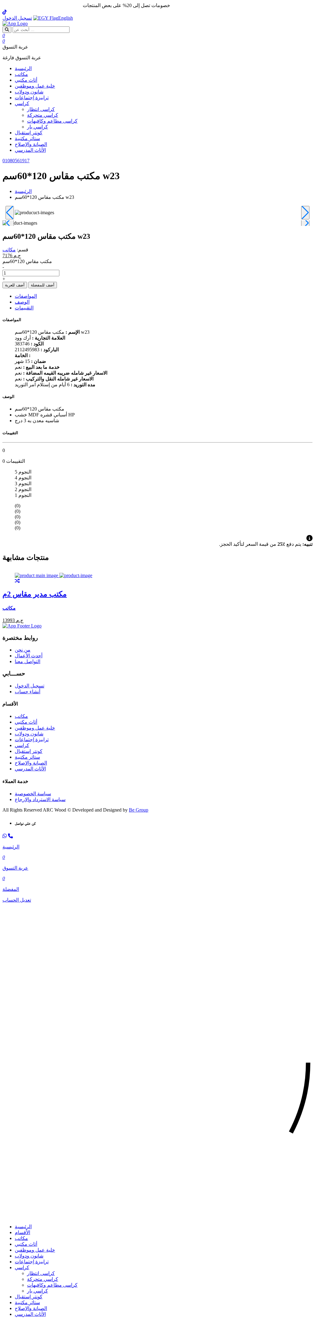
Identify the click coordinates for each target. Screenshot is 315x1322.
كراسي (22, 103)
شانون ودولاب (29, 91)
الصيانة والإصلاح (31, 144)
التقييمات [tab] (24, 307)
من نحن (22, 649)
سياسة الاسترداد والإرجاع (40, 799)
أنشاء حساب (27, 691)
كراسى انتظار (41, 109)
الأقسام (22, 1232)
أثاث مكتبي (26, 80)
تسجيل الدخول (17, 18)
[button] (157, 1215)
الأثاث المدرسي (30, 150)
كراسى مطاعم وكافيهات (52, 121)
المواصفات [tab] (26, 296)
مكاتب (21, 74)
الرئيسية (23, 68)
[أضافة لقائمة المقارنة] (17, 581)
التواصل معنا (27, 661)
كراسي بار (37, 126)
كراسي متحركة (42, 115)
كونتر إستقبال (28, 132)
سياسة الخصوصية (33, 793)
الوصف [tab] (22, 302)
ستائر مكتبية (27, 138)
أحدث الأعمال (28, 655)
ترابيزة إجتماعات (32, 97)
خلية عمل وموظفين (35, 86)
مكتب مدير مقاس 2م (34, 594)
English (65, 18)
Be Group (138, 809)
